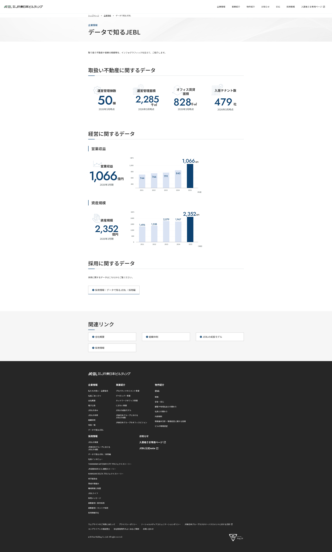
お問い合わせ (148, 529)
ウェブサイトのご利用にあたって (101, 524)
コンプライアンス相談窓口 (99, 529)
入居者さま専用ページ (151, 442)
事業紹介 (120, 384)
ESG (157, 390)
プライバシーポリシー (128, 524)
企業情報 (93, 384)
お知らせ (144, 436)
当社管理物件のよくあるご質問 (126, 529)
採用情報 (93, 436)
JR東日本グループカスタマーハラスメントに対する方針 (208, 524)
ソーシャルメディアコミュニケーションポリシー (161, 524)
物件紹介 (159, 384)
